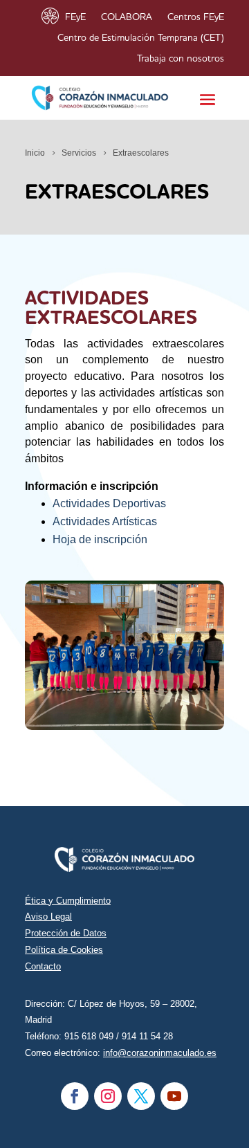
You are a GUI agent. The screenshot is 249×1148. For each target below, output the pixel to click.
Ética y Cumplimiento (68, 900)
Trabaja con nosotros (180, 59)
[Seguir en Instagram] (108, 1096)
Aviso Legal (48, 916)
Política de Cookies (64, 950)
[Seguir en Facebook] (75, 1096)
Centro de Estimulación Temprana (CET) (140, 38)
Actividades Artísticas (105, 521)
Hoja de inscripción (100, 539)
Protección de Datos (66, 933)
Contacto (43, 966)
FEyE (75, 17)
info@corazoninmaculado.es (159, 1053)
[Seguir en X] (141, 1096)
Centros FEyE (195, 17)
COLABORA (126, 17)
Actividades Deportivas (109, 503)
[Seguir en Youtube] (174, 1096)
